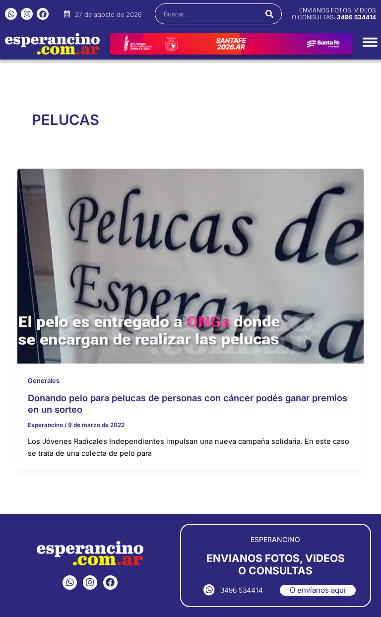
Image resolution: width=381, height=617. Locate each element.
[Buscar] (269, 14)
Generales (44, 380)
